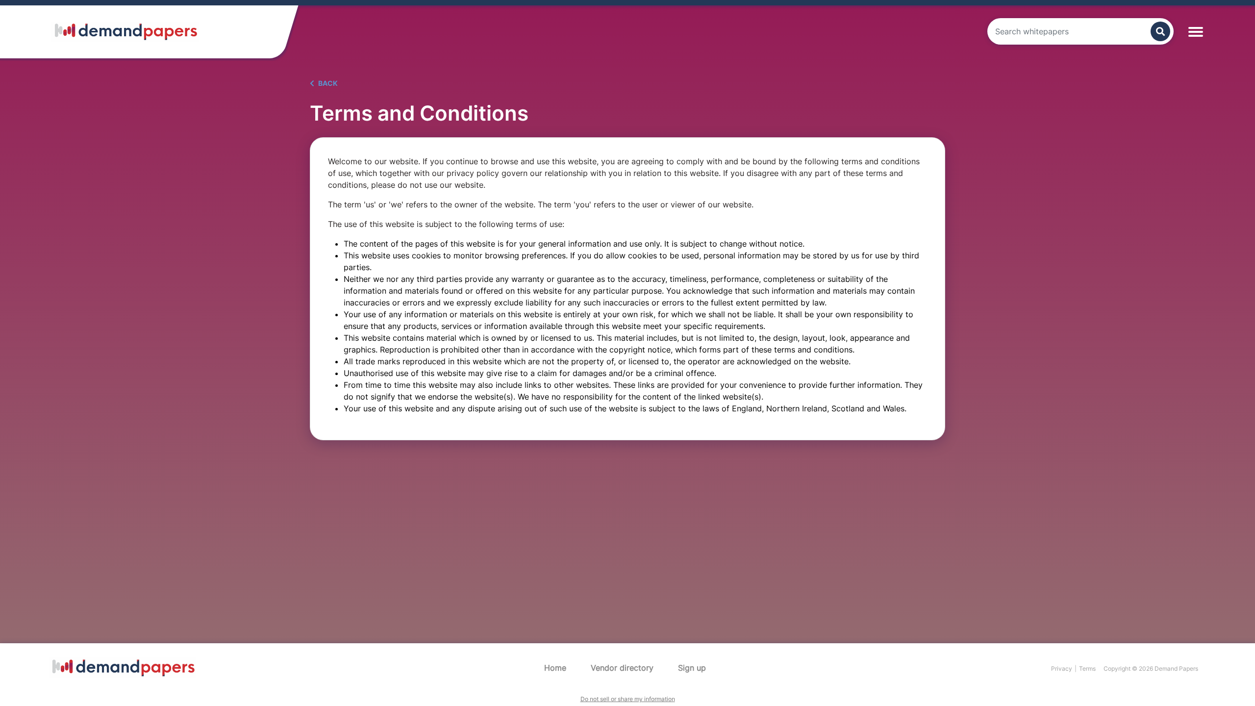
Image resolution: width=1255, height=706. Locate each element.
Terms (1087, 668)
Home (555, 668)
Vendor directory (622, 668)
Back (327, 83)
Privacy (1061, 668)
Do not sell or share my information (627, 699)
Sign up (692, 668)
